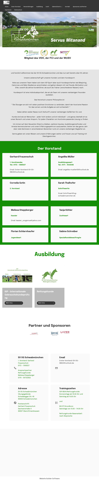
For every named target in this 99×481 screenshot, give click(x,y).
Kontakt (67, 6)
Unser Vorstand (15, 6)
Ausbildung (39, 6)
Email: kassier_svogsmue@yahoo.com (26, 220)
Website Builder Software (49, 478)
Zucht (47, 6)
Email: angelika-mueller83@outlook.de (73, 170)
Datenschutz (18, 10)
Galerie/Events (56, 6)
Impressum (8, 10)
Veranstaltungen (28, 6)
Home (6, 6)
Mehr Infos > (14, 303)
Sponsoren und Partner (80, 6)
